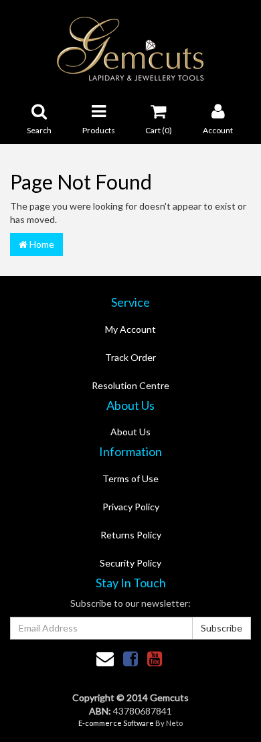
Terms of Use (130, 478)
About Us (130, 431)
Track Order (130, 357)
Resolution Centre (130, 385)
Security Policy (130, 563)
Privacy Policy (130, 506)
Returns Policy (130, 534)
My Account (130, 329)
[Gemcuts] (131, 48)
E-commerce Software (116, 723)
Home (40, 244)
